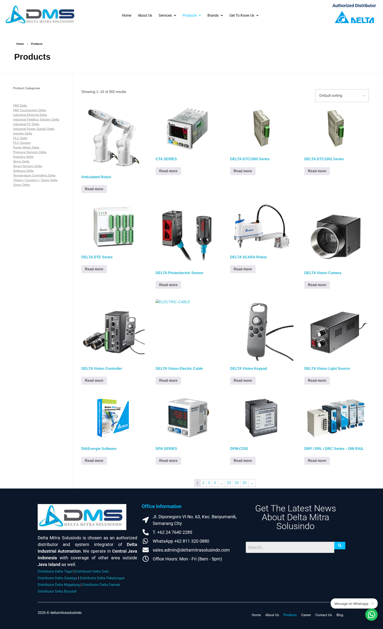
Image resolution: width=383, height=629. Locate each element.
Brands (213, 15)
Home (126, 15)
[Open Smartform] (371, 614)
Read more (94, 189)
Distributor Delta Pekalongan (102, 578)
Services (165, 15)
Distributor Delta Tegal (55, 571)
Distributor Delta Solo (92, 571)
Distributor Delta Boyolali (57, 591)
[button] (167, 15)
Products (190, 15)
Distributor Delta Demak (101, 585)
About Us (145, 15)
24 (237, 483)
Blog (339, 615)
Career (306, 615)
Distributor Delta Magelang (59, 585)
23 (229, 483)
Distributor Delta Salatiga (57, 578)
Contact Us (323, 615)
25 (244, 483)
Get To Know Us (241, 15)
